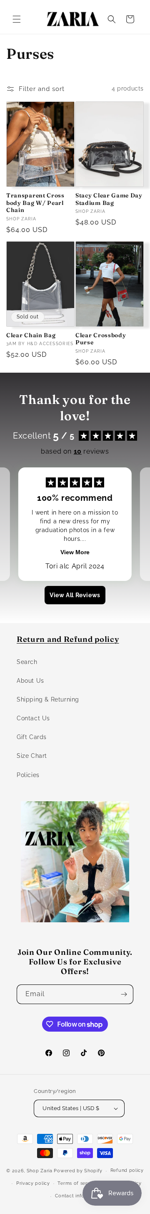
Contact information (79, 1196)
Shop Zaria (39, 1171)
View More (75, 552)
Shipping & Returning (48, 699)
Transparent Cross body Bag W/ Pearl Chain (35, 203)
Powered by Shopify (78, 1171)
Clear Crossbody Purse (100, 339)
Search (27, 662)
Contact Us (33, 718)
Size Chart (32, 755)
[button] (17, 19)
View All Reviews (75, 595)
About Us (30, 680)
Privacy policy (33, 1183)
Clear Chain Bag (30, 335)
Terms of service (77, 1183)
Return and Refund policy (68, 639)
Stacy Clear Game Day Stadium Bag (108, 199)
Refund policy (127, 1170)
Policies (28, 775)
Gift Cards (32, 737)
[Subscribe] (124, 994)
